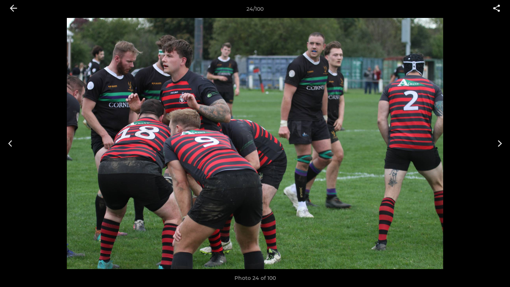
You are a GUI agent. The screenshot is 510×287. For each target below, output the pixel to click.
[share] (496, 9)
